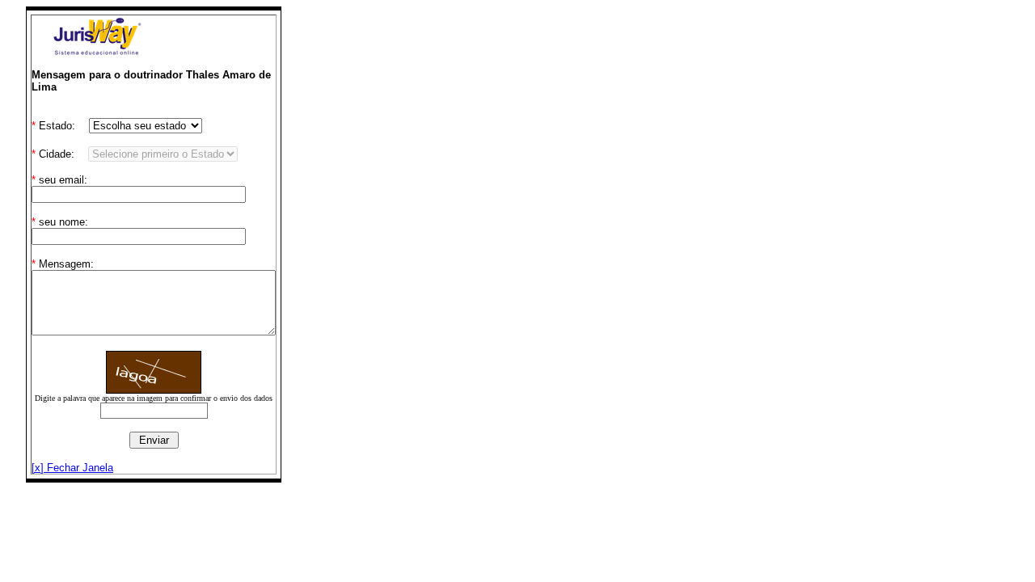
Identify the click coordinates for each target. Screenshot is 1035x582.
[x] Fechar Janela (72, 468)
